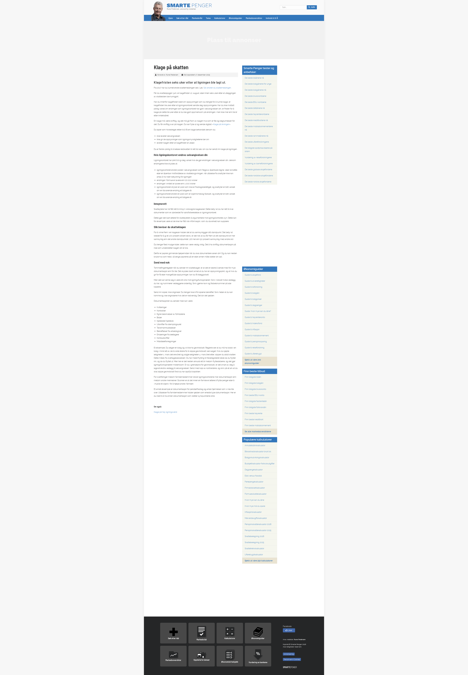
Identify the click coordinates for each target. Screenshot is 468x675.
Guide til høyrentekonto (255, 317)
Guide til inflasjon (252, 329)
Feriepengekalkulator (254, 482)
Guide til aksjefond (253, 275)
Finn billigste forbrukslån (255, 407)
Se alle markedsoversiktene (258, 431)
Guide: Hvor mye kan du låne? (258, 311)
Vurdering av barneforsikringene (259, 163)
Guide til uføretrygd (253, 354)
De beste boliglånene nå (255, 90)
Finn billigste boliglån (254, 383)
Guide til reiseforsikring (254, 347)
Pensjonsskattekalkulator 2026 (258, 524)
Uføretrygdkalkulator (254, 554)
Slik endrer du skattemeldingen (217, 88)
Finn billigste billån (253, 377)
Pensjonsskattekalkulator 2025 (258, 530)
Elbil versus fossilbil (253, 476)
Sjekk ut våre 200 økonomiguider (253, 361)
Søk (312, 7)
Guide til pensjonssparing (256, 341)
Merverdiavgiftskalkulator (256, 518)
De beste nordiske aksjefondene (259, 175)
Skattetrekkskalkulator (254, 548)
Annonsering (289, 654)
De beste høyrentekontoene (257, 114)
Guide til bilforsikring (253, 287)
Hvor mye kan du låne (254, 500)
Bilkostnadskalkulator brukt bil (258, 451)
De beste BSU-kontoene (255, 102)
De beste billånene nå (254, 78)
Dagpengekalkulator (254, 470)
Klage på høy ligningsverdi (165, 412)
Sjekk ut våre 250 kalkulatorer (259, 561)
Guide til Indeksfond (253, 323)
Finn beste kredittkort (254, 419)
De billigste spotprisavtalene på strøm (258, 150)
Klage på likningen (221, 124)
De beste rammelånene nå (256, 136)
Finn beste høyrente (253, 413)
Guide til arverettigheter (255, 281)
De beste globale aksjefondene (258, 169)
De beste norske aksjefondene (258, 182)
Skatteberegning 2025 (254, 542)
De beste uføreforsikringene (257, 142)
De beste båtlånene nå (255, 108)
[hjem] (158, 11)
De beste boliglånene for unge (258, 84)
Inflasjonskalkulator (253, 512)
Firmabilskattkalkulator (255, 488)
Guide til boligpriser (253, 299)
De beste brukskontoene (255, 96)
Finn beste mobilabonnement (258, 425)
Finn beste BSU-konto (254, 395)
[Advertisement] (234, 40)
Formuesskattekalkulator (255, 494)
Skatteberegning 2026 (254, 536)
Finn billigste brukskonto (255, 389)
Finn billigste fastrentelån (256, 401)
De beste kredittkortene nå (256, 120)
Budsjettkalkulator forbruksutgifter (259, 463)
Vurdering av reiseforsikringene (258, 157)
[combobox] (293, 7)
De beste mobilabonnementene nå (259, 128)
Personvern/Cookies (292, 659)
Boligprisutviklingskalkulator (257, 457)
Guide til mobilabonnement (257, 335)
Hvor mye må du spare (255, 506)
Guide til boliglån (252, 293)
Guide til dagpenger (253, 305)
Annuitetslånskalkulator (255, 445)
